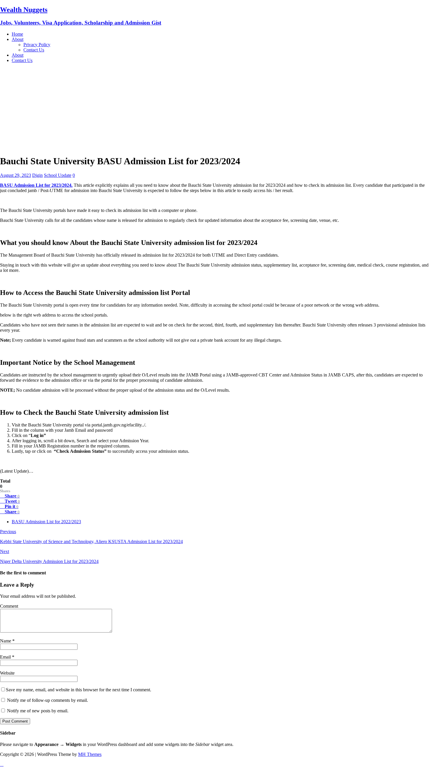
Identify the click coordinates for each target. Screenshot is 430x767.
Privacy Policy (36, 44)
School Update (57, 175)
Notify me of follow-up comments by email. (47, 700)
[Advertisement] (215, 109)
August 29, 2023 (15, 175)
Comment (9, 606)
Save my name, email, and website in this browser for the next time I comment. (78, 689)
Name (6, 640)
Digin (37, 175)
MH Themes (90, 754)
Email (6, 656)
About (17, 39)
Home (17, 34)
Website (7, 673)
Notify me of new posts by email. (37, 710)
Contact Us (33, 49)
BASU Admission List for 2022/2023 (46, 521)
